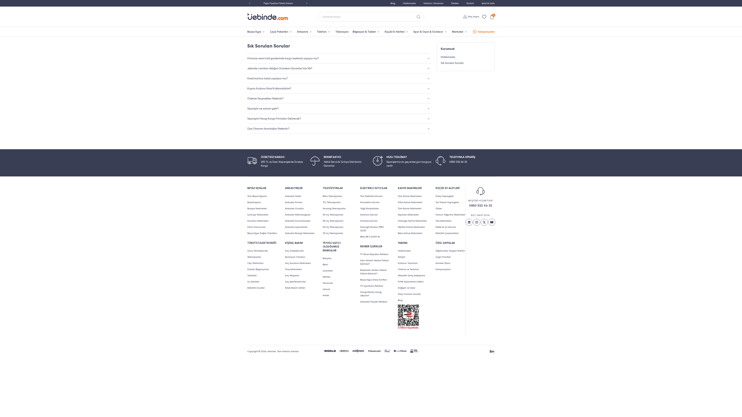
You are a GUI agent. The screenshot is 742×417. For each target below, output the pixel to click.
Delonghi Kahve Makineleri (412, 220)
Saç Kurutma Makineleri (298, 263)
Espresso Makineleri (408, 214)
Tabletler (252, 275)
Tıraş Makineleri (293, 269)
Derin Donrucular (256, 227)
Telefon (322, 31)
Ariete (326, 295)
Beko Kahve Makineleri (410, 233)
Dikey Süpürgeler (445, 196)
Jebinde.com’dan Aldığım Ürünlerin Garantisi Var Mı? (279, 68)
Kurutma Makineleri (258, 220)
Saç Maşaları (292, 275)
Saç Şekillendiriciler (295, 281)
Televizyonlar (254, 257)
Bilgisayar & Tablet (364, 31)
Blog (393, 3)
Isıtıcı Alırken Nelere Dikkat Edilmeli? (374, 262)
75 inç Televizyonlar (333, 233)
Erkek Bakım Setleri (295, 287)
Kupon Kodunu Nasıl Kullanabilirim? (269, 88)
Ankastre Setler (293, 196)
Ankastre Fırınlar (293, 202)
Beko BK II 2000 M (370, 236)
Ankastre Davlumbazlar (298, 220)
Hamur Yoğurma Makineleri (450, 214)
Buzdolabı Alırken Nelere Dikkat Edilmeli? (373, 272)
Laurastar (328, 270)
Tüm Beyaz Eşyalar (257, 196)
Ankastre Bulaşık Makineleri (300, 233)
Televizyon (342, 31)
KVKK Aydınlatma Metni (411, 281)
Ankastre (302, 31)
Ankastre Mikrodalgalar (298, 214)
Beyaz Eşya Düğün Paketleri (262, 233)
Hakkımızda (409, 3)
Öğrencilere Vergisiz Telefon (450, 250)
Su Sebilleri (253, 281)
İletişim (401, 257)
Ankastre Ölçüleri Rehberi (373, 301)
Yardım (470, 3)
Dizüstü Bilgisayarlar (258, 269)
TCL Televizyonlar (332, 202)
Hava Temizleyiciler (257, 250)
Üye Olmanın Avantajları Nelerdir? (268, 128)
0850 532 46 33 (480, 205)
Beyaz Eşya (254, 31)
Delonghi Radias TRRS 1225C (372, 228)
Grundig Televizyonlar (334, 208)
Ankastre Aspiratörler (296, 227)
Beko (325, 264)
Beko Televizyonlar (332, 196)
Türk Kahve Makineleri (409, 208)
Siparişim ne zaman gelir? (263, 108)
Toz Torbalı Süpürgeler (447, 202)
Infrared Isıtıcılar (369, 220)
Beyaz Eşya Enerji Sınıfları (373, 279)
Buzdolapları (254, 202)
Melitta (326, 276)
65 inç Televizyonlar (333, 227)
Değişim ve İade (406, 287)
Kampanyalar (486, 31)
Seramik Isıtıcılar (369, 214)
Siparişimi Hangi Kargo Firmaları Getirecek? (274, 118)
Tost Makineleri (444, 220)
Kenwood (328, 283)
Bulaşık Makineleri (257, 208)
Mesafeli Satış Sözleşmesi (411, 275)
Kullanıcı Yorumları (433, 3)
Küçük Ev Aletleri (395, 31)
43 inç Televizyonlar (333, 214)
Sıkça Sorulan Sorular (409, 294)
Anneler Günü (443, 263)
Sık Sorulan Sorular (452, 63)
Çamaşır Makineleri (257, 214)
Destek (455, 3)
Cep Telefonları (255, 263)
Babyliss (327, 258)
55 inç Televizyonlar (333, 220)
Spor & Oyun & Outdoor (428, 31)
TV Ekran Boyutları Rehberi (374, 254)
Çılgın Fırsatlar (443, 257)
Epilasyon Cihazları (295, 257)
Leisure (326, 289)
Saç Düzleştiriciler (294, 250)
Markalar (457, 31)
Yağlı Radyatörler (369, 208)
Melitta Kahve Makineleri (411, 227)
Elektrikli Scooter (256, 287)
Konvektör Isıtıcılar (370, 202)
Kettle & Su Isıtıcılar (446, 227)
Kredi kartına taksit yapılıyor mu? (267, 78)
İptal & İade (488, 3)
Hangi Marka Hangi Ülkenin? (371, 294)
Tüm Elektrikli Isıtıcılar (371, 196)
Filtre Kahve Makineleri (410, 202)
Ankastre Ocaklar (294, 208)
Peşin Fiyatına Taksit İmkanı (278, 3)
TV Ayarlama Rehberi (371, 285)
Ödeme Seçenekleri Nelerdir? (265, 98)
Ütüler (439, 208)
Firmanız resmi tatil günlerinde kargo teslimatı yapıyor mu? (283, 58)
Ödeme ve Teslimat (408, 269)
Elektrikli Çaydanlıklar (447, 233)
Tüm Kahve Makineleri (410, 196)
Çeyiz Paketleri (279, 31)
